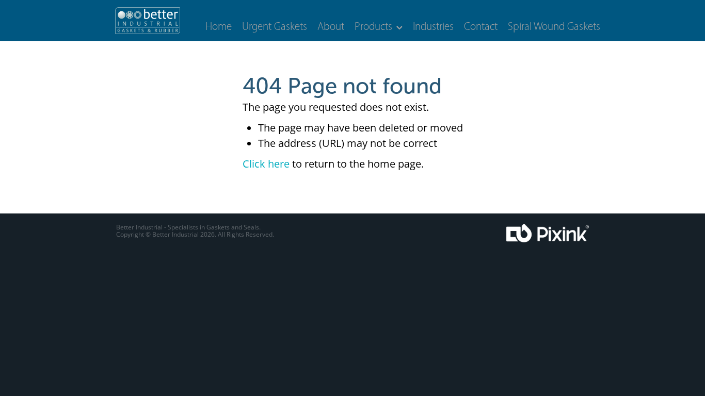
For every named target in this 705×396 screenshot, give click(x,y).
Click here (266, 163)
